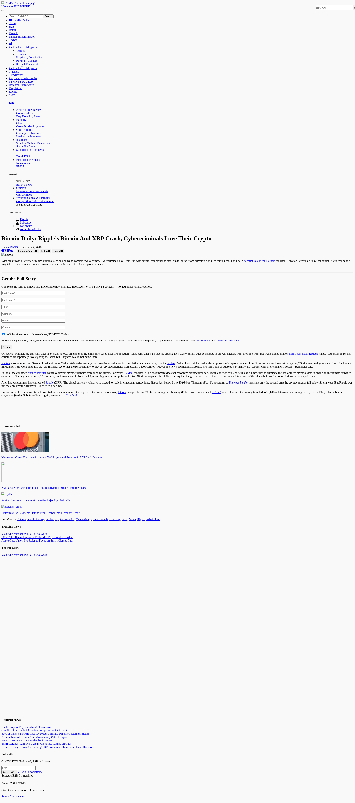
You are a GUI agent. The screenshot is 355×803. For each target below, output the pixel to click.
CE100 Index (24, 194)
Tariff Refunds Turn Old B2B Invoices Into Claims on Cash (36, 743)
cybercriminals (99, 519)
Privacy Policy (203, 340)
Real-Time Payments (28, 159)
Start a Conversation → (15, 796)
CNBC (129, 372)
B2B (11, 26)
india (124, 519)
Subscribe (25, 222)
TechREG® (23, 156)
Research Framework (27, 64)
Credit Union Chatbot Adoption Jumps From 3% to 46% (34, 730)
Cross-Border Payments (30, 126)
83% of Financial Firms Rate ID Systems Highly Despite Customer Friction (45, 733)
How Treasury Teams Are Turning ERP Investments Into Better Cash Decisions (47, 747)
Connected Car (25, 113)
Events (13, 91)
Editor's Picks (24, 184)
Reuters (270, 260)
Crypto (13, 39)
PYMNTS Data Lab (26, 60)
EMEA (20, 166)
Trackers (20, 50)
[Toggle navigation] (2, 10)
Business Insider (238, 382)
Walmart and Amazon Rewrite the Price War (27, 740)
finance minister (37, 372)
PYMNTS (12, 247)
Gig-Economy (24, 129)
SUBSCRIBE (21, 6)
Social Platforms (25, 146)
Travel (20, 153)
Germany (114, 519)
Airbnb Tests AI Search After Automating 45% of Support (35, 737)
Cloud (19, 123)
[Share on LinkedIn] (8, 250)
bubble (171, 363)
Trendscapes (22, 54)
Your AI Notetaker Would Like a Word (24, 533)
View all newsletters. (30, 771)
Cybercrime (82, 519)
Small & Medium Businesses (33, 143)
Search (48, 16)
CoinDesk (72, 395)
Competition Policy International (35, 201)
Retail (12, 29)
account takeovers (254, 260)
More (12, 94)
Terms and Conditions (227, 340)
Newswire (7, 6)
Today (12, 23)
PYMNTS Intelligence (23, 47)
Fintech (13, 33)
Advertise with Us (30, 229)
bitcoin (122, 392)
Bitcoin (21, 519)
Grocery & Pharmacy (28, 133)
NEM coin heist (298, 353)
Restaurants (23, 163)
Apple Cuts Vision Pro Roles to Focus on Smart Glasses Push (37, 540)
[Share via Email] (11, 250)
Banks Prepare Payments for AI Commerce (26, 727)
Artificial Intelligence (28, 109)
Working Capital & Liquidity (33, 197)
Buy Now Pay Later (28, 116)
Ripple (49, 382)
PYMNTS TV (21, 19)
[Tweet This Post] (5, 250)
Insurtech (21, 139)
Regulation (15, 88)
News (132, 519)
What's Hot (153, 519)
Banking (21, 119)
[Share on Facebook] (2, 250)
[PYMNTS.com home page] (18, 3)
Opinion (21, 187)
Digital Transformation (22, 36)
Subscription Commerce (30, 149)
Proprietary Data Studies (29, 57)
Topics (11, 102)
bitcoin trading (35, 519)
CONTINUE (9, 772)
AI (10, 43)
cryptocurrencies (64, 519)
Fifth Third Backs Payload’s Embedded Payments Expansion (37, 537)
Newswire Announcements (32, 191)
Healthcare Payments (28, 136)
